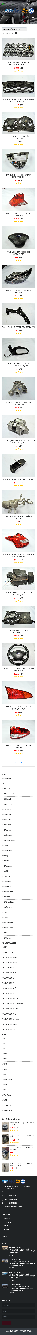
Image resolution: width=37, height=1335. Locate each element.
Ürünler (5, 1226)
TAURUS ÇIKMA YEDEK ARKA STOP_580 (18, 746)
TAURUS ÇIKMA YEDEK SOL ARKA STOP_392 (18, 214)
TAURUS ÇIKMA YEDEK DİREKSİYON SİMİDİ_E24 (18, 669)
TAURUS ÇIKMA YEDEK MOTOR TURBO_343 (18, 403)
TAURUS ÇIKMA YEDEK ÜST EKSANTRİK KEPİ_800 (18, 64)
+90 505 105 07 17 (11, 1196)
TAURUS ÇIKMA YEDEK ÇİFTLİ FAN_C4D (18, 137)
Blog (4, 1233)
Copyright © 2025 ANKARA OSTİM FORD (18, 1331)
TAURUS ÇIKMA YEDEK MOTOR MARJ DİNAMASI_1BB (18, 442)
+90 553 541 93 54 (11, 1199)
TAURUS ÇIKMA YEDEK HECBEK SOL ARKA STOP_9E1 (18, 556)
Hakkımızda (7, 1222)
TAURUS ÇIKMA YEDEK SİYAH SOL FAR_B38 (18, 291)
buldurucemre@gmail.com (13, 1206)
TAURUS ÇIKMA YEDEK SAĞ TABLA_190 (18, 327)
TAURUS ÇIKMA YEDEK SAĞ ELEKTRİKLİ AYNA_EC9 (18, 365)
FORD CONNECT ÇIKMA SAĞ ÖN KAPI (22, 1136)
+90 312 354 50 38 (11, 1203)
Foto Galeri (6, 1229)
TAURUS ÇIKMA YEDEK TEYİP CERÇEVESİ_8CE (18, 176)
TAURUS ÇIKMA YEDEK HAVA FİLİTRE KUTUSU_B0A (18, 594)
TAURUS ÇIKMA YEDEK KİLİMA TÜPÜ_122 (18, 517)
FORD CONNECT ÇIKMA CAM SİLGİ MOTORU (21, 1164)
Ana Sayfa (6, 1218)
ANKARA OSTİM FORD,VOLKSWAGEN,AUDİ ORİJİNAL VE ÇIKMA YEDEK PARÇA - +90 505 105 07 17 (22, 1249)
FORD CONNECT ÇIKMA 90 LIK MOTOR (21, 1148)
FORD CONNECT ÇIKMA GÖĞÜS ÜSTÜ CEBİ (22, 1124)
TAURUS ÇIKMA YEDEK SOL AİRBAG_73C (18, 253)
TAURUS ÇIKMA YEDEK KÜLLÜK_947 (18, 480)
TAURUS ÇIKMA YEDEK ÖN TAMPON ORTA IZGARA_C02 (18, 101)
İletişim (5, 1236)
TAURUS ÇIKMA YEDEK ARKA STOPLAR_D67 (18, 708)
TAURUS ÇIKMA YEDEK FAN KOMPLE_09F (18, 631)
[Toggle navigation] (33, 17)
